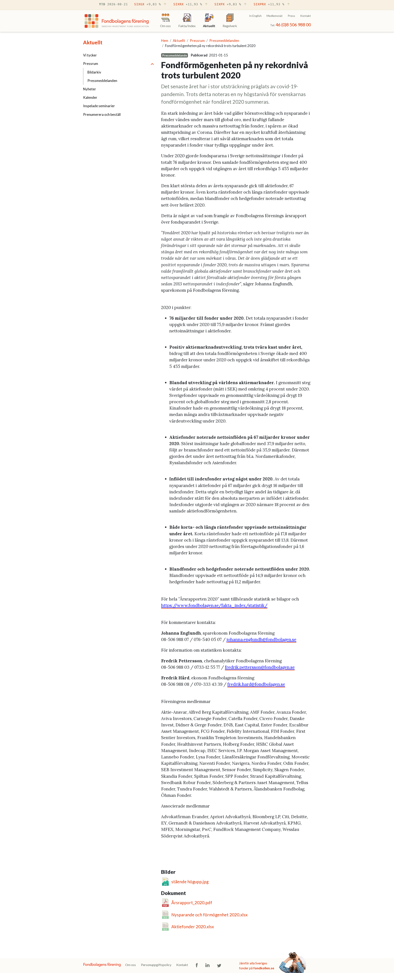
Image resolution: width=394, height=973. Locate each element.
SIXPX (227, 4)
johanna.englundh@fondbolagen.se (261, 639)
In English (255, 15)
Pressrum (90, 63)
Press (291, 15)
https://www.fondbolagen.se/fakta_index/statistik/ (214, 605)
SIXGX (147, 4)
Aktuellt (92, 42)
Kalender (90, 97)
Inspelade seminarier (99, 106)
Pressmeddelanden (102, 80)
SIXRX (187, 4)
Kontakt (305, 15)
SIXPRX (269, 4)
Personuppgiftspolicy (156, 965)
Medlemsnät (275, 15)
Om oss (130, 965)
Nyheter (89, 89)
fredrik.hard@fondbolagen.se (256, 684)
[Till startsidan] (116, 22)
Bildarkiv (94, 72)
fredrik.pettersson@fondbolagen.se (260, 667)
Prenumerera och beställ (102, 114)
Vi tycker (90, 55)
